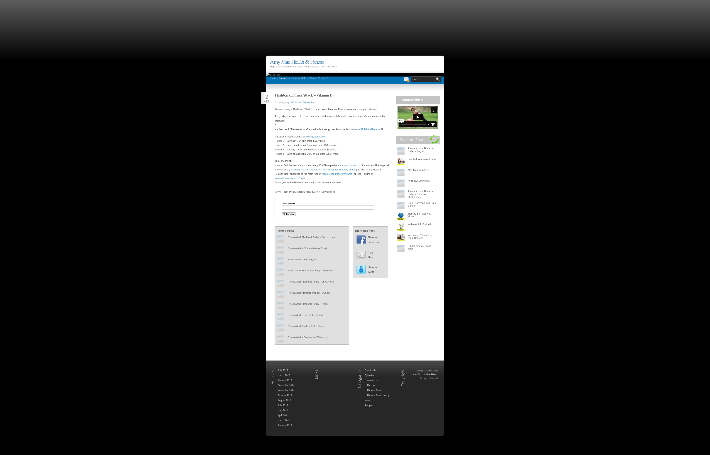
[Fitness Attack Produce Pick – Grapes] (280, 327)
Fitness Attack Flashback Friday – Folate (308, 304)
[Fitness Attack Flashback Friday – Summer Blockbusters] (401, 194)
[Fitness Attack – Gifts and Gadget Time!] (280, 249)
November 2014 (286, 390)
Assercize (295, 169)
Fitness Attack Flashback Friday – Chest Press (311, 282)
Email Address (288, 204)
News (367, 400)
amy (287, 102)
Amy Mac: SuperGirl (418, 170)
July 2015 (283, 370)
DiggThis (370, 254)
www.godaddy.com (316, 136)
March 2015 (284, 375)
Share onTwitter (373, 269)
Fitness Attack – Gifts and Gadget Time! (307, 248)
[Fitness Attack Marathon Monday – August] (280, 294)
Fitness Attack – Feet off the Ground (305, 315)
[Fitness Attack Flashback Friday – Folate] (280, 305)
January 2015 (285, 380)
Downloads (370, 370)
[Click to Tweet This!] (359, 270)
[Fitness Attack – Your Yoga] (401, 248)
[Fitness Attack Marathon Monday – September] (280, 272)
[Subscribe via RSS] (399, 79)
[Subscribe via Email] (406, 79)
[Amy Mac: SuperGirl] (401, 172)
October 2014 (285, 395)
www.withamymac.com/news (290, 178)
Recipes (368, 405)
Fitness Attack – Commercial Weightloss (308, 337)
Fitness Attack (310, 102)
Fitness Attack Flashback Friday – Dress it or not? (312, 237)
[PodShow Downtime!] (401, 183)
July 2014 (283, 405)
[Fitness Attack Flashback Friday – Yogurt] (401, 151)
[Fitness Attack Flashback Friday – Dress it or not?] (280, 238)
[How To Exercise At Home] (401, 162)
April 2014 (283, 415)
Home (273, 78)
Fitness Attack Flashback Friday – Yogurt (421, 150)
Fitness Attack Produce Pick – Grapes (306, 326)
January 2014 (285, 425)
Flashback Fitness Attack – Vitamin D (309, 78)
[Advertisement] (355, 26)
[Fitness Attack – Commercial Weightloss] (280, 338)
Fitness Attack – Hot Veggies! (302, 259)
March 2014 (284, 420)
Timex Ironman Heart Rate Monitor (422, 204)
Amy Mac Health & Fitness (297, 61)
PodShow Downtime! (419, 180)
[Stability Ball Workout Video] (401, 216)
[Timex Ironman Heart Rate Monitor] (401, 205)
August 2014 (284, 400)
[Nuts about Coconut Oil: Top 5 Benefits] (401, 238)
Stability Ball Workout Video (419, 215)
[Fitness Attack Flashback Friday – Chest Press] (280, 283)
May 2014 (283, 410)
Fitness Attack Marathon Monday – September (311, 271)
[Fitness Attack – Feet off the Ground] (280, 316)
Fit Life (352, 169)
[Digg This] (359, 255)
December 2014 (286, 385)
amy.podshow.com (350, 165)
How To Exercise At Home (422, 159)
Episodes (283, 78)
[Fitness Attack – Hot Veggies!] (280, 261)
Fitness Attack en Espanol (333, 169)
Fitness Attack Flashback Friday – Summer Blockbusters (421, 194)
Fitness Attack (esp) (378, 395)
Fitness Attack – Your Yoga (419, 247)
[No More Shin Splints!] (401, 227)
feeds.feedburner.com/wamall (338, 173)
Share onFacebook (373, 240)
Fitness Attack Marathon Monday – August (308, 293)
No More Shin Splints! (419, 224)
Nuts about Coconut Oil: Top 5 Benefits (420, 236)
